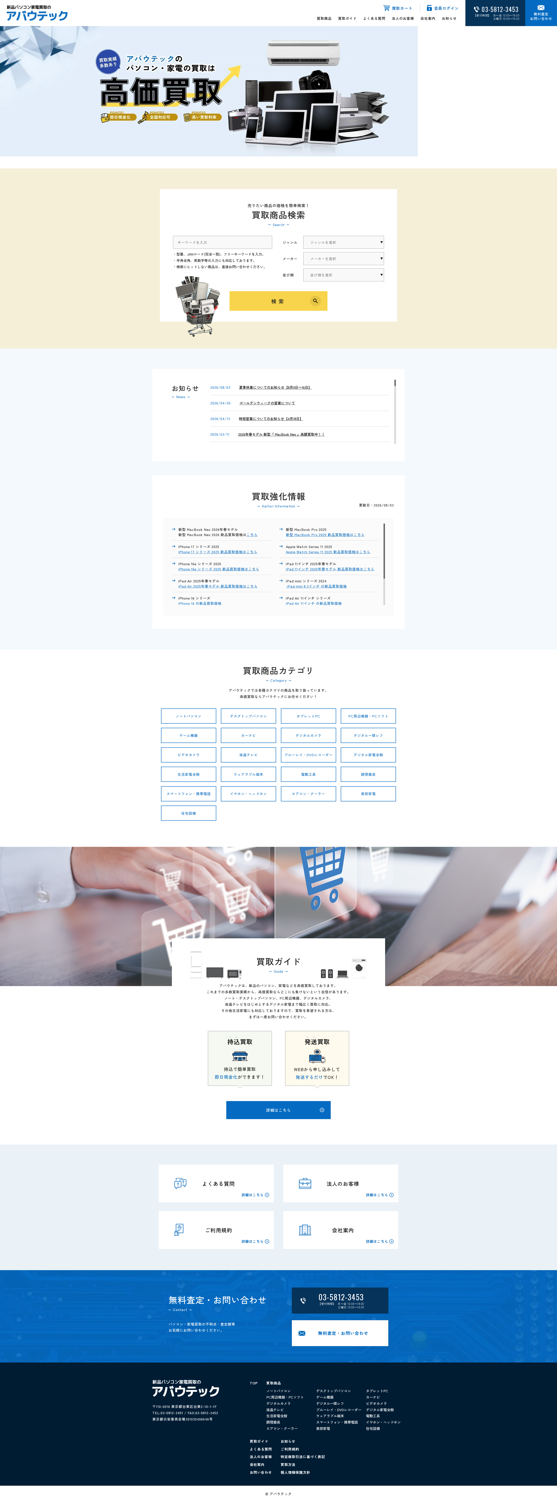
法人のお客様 (403, 18)
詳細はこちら (278, 1110)
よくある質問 (374, 18)
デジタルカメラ (308, 735)
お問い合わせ (261, 1472)
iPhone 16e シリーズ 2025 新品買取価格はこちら (218, 569)
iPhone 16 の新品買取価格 (199, 603)
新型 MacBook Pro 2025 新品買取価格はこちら (325, 534)
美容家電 (368, 793)
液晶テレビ (248, 754)
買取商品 (324, 18)
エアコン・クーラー (308, 793)
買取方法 (288, 1464)
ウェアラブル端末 (248, 774)
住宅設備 (188, 813)
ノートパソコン (188, 716)
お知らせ (449, 18)
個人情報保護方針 (295, 1472)
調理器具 (368, 774)
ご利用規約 (290, 1449)
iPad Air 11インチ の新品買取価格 (314, 603)
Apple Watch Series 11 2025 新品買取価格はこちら (328, 551)
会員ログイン (446, 8)
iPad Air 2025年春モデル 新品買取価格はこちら (218, 586)
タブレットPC (308, 716)
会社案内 (428, 18)
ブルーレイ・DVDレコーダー (308, 754)
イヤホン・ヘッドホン (248, 793)
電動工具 (308, 774)
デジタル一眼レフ (368, 735)
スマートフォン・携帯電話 (188, 793)
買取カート (402, 8)
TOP (254, 1383)
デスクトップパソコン (248, 716)
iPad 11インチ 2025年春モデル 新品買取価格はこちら (330, 569)
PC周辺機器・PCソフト (368, 716)
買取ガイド (347, 18)
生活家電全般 (189, 774)
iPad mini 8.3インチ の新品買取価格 (316, 586)
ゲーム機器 (188, 735)
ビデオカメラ (189, 754)
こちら (252, 534)
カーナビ (248, 735)
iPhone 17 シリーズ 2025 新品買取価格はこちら (217, 551)
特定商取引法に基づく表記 (303, 1456)
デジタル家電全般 (368, 754)
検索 (278, 301)
